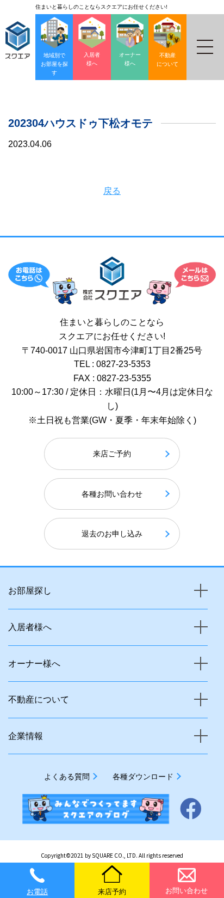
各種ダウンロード (143, 776)
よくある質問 (67, 776)
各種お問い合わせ (112, 494)
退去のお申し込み (112, 533)
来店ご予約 (112, 453)
